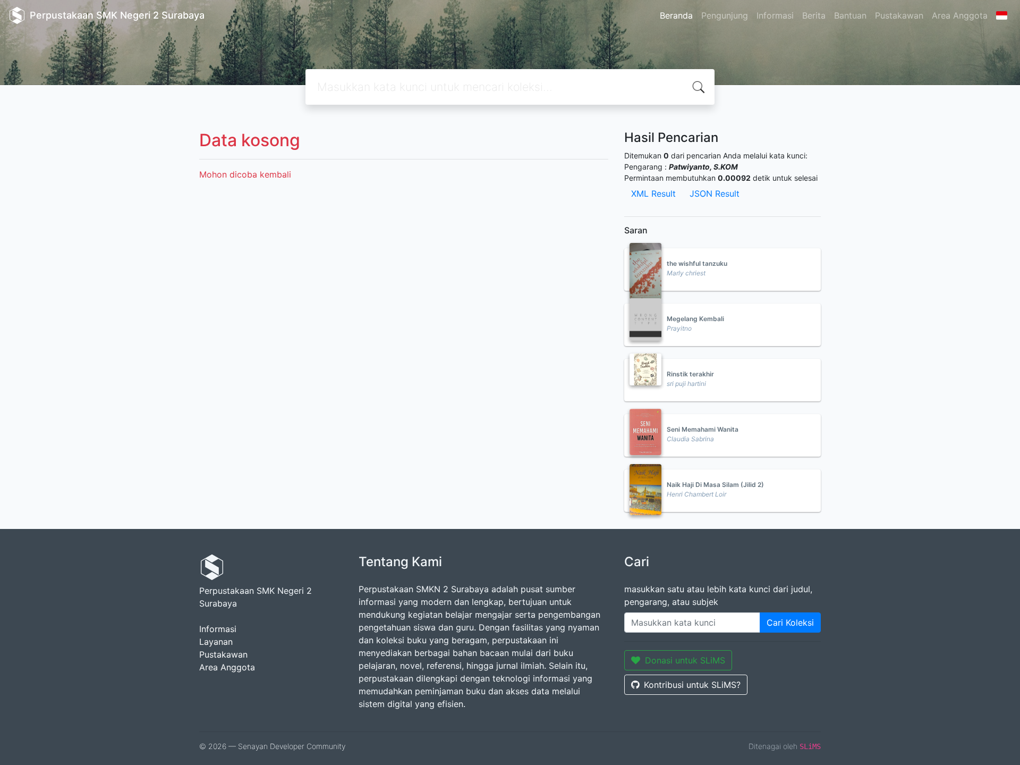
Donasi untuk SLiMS (685, 660)
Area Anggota (960, 15)
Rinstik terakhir (690, 374)
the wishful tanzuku (697, 263)
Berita (814, 15)
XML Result (653, 193)
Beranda (676, 15)
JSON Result (715, 193)
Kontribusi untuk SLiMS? (692, 684)
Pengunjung (724, 15)
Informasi (775, 15)
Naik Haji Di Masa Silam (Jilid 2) (715, 485)
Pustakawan (899, 15)
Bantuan (850, 15)
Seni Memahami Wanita (702, 429)
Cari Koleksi (790, 622)
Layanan (216, 641)
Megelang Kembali (695, 319)
